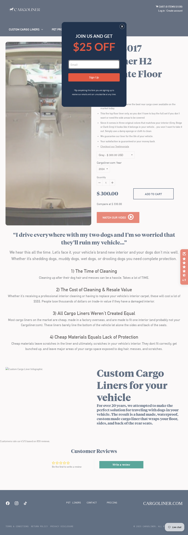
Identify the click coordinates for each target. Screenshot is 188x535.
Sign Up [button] (94, 77)
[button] (122, 26)
